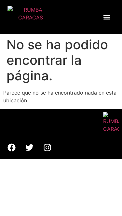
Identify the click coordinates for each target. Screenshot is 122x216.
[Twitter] (29, 147)
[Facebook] (11, 147)
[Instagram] (47, 147)
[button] (107, 17)
